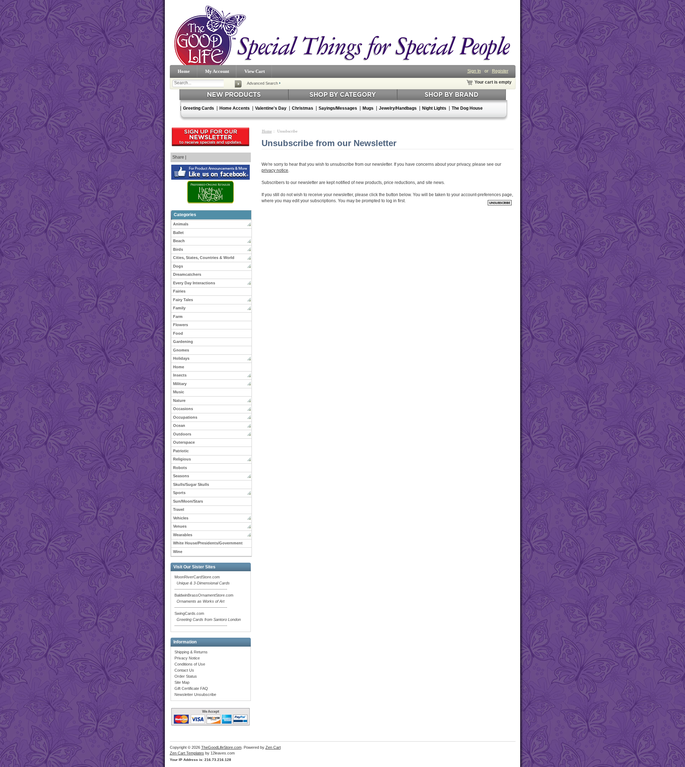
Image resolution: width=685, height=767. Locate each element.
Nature (179, 400)
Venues (180, 526)
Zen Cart (273, 747)
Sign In (474, 71)
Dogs (178, 266)
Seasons (181, 476)
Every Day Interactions (194, 283)
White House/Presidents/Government (208, 543)
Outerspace (184, 442)
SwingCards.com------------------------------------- (207, 619)
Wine (177, 551)
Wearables (182, 535)
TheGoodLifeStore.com (221, 747)
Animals (180, 224)
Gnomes (181, 350)
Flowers (180, 325)
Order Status (185, 676)
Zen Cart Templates (187, 753)
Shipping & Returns (191, 652)
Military (180, 384)
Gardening (183, 341)
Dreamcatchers (187, 274)
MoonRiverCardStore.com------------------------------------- (202, 583)
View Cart (254, 71)
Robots (180, 467)
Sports (179, 492)
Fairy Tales (183, 300)
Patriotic (181, 451)
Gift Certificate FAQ (191, 688)
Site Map (181, 682)
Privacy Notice (187, 658)
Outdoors (182, 434)
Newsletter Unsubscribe (195, 694)
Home (184, 71)
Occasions (183, 409)
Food (178, 333)
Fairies (179, 291)
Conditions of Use (189, 664)
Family (179, 308)
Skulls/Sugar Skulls (191, 484)
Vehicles (180, 518)
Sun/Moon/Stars (188, 501)
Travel (178, 509)
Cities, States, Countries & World (203, 257)
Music (178, 392)
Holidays (181, 358)
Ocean (179, 425)
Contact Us (184, 670)
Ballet (178, 232)
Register (500, 71)
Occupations (185, 417)
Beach (179, 241)
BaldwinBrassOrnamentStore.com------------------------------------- (203, 601)
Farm (178, 316)
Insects (180, 375)
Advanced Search (262, 83)
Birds (178, 249)
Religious (182, 459)
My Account (217, 71)
